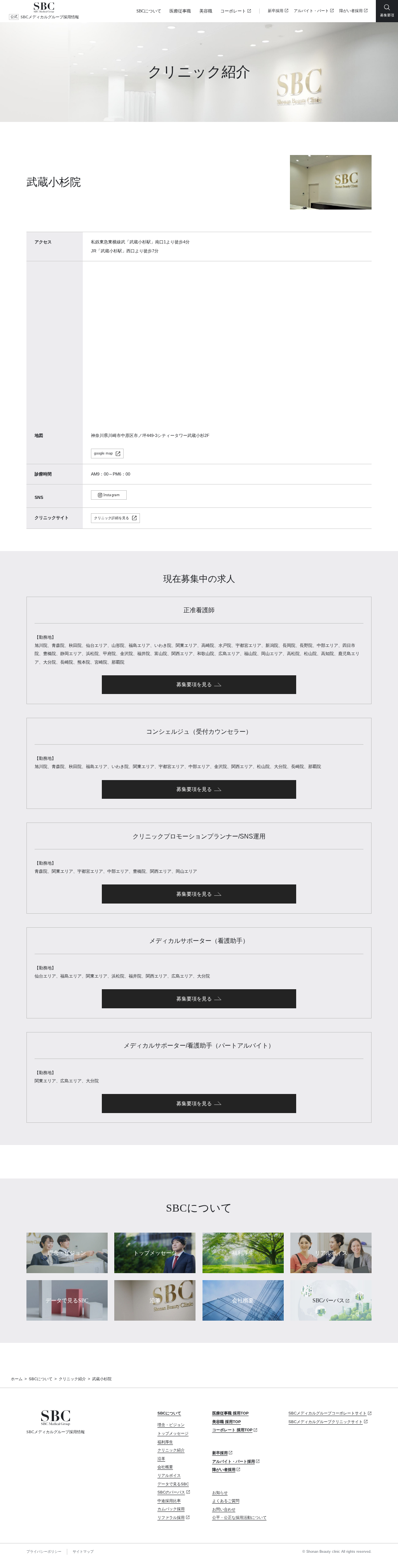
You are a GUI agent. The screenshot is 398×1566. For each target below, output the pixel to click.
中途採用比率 (169, 1501)
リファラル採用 (171, 1517)
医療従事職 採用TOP (230, 1413)
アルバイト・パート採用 (233, 1461)
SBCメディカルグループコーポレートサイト (327, 1413)
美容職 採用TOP (226, 1422)
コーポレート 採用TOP (232, 1430)
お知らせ (220, 1492)
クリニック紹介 (72, 1379)
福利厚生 (165, 1442)
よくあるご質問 (225, 1501)
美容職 (205, 11)
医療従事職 (180, 11)
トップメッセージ (173, 1433)
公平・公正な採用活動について (239, 1517)
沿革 (161, 1459)
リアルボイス (169, 1475)
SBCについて (148, 11)
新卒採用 (275, 11)
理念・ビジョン (171, 1425)
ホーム (17, 1379)
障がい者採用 (351, 11)
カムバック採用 (171, 1509)
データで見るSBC (173, 1484)
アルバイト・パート (311, 11)
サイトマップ (83, 1552)
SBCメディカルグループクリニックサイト (325, 1422)
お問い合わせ (224, 1509)
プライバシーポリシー (43, 1552)
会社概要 (165, 1467)
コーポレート (233, 11)
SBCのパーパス (171, 1492)
